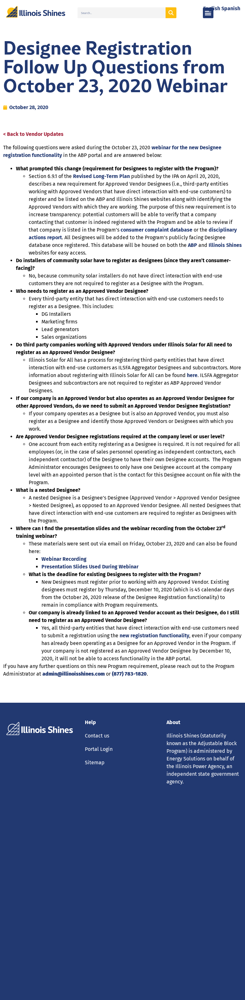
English (211, 8)
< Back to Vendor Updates (33, 134)
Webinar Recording (63, 559)
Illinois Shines (225, 245)
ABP (192, 245)
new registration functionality (154, 636)
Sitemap (95, 762)
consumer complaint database (156, 230)
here (192, 375)
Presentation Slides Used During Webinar (89, 567)
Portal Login (99, 749)
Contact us (97, 736)
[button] (208, 13)
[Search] (171, 12)
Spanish (230, 8)
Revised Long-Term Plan (101, 176)
